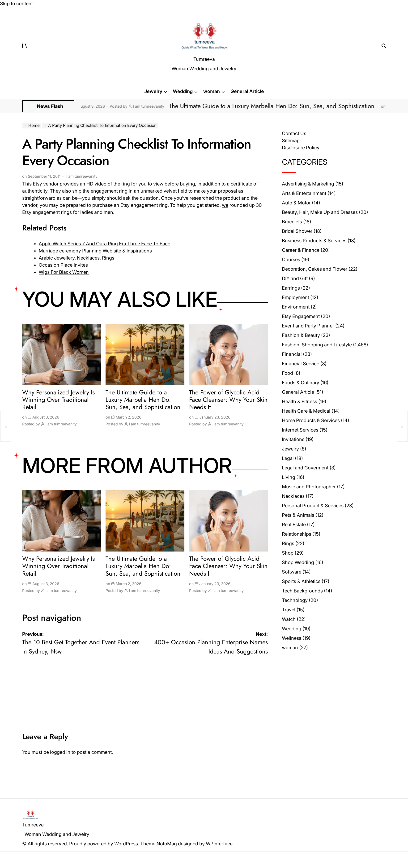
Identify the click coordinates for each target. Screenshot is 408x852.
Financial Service (300, 363)
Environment (296, 307)
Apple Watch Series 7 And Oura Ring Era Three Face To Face (104, 244)
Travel (288, 610)
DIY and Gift (295, 278)
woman (211, 91)
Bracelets (292, 222)
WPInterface (219, 844)
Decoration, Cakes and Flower (314, 269)
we (225, 205)
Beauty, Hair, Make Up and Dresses (320, 212)
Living (288, 477)
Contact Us (294, 133)
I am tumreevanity (105, 106)
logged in (60, 752)
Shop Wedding (298, 562)
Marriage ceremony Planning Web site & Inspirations (95, 251)
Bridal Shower (297, 231)
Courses (291, 259)
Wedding (183, 91)
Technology (295, 600)
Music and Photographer (309, 487)
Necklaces (293, 496)
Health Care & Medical (306, 411)
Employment (295, 297)
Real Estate (294, 524)
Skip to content (16, 3)
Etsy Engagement (301, 316)
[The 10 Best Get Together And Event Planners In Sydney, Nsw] (5, 426)
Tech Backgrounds (302, 591)
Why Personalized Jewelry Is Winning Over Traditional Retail (58, 399)
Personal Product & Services (313, 505)
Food (287, 373)
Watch (289, 619)
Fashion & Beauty (301, 335)
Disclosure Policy (300, 147)
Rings (288, 543)
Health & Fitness (299, 401)
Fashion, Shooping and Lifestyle (317, 345)
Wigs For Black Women (64, 272)
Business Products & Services (314, 240)
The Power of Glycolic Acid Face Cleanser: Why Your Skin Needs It (228, 399)
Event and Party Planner (308, 326)
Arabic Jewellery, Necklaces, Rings (76, 258)
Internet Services (300, 430)
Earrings (291, 288)
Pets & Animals (298, 515)
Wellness (291, 638)
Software (291, 572)
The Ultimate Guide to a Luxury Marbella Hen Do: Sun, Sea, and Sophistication (229, 106)
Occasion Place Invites (63, 265)
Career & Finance (300, 250)
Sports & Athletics (301, 581)
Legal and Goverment (305, 468)
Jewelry (153, 91)
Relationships (296, 534)
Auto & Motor (296, 203)
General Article (247, 91)
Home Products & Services (311, 420)
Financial (292, 354)
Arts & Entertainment (304, 193)
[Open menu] (24, 45)
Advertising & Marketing (308, 184)
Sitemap (291, 140)
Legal (288, 458)
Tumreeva (204, 59)
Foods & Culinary (300, 382)
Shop (287, 553)
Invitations (293, 439)
